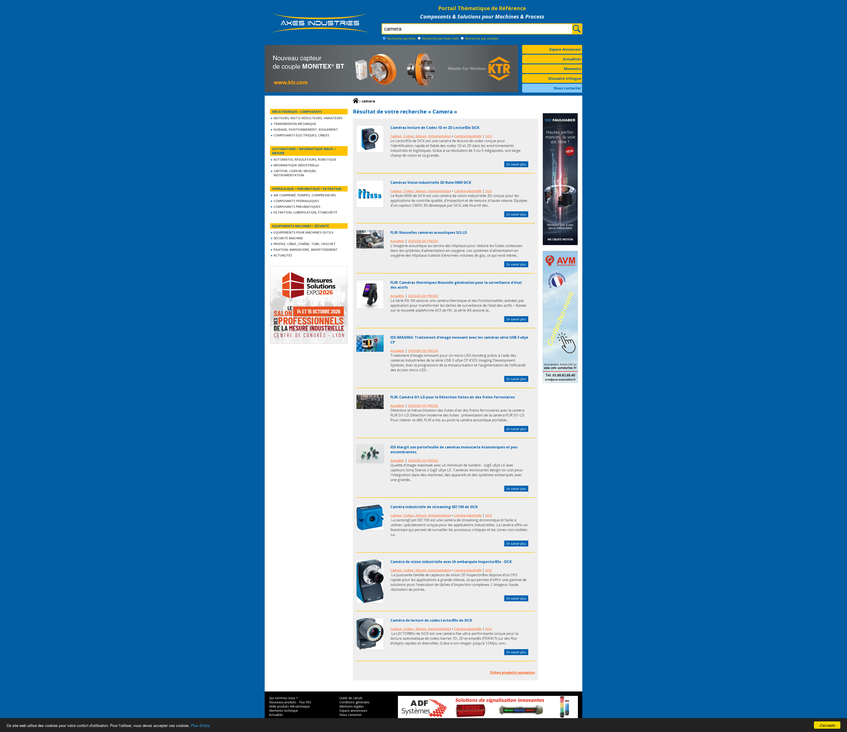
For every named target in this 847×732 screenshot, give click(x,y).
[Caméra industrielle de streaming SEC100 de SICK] (370, 529)
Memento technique (283, 710)
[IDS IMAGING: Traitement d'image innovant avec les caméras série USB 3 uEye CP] (370, 350)
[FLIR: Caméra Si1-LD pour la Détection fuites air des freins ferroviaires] (370, 407)
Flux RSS (305, 702)
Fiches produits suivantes (512, 672)
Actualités (572, 59)
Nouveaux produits (282, 702)
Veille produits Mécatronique (289, 706)
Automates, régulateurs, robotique (305, 159)
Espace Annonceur (565, 49)
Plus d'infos (200, 725)
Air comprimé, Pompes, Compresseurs (305, 195)
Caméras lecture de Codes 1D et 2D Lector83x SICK (434, 127)
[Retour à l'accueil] (355, 100)
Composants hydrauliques (296, 201)
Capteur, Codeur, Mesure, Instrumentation (295, 173)
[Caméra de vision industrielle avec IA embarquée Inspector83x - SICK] (370, 601)
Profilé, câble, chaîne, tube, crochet (305, 244)
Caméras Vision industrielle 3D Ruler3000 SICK (430, 182)
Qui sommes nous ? (283, 698)
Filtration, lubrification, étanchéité (305, 212)
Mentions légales (351, 706)
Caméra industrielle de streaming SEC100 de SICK (434, 506)
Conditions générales (354, 702)
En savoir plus (516, 164)
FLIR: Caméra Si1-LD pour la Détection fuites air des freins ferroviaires (452, 397)
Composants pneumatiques (297, 206)
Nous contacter (567, 88)
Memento (572, 68)
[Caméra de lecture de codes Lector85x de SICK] (370, 648)
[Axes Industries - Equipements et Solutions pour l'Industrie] (320, 32)
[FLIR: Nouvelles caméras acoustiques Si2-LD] (370, 247)
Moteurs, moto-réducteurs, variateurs (308, 118)
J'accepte (827, 725)
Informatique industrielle (296, 165)
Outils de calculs (350, 698)
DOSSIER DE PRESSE (423, 241)
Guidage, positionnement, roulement (306, 129)
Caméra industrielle (468, 136)
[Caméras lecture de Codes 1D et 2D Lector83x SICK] (370, 151)
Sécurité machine (288, 238)
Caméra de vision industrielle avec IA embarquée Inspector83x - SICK (451, 561)
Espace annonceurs (353, 710)
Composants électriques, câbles (301, 135)
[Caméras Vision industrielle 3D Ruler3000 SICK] (370, 206)
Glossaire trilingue (564, 78)
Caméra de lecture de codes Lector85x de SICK (431, 620)
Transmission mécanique (295, 124)
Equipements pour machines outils (303, 232)
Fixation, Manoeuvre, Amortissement (306, 249)
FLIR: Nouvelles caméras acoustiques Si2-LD (428, 232)
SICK (488, 136)
